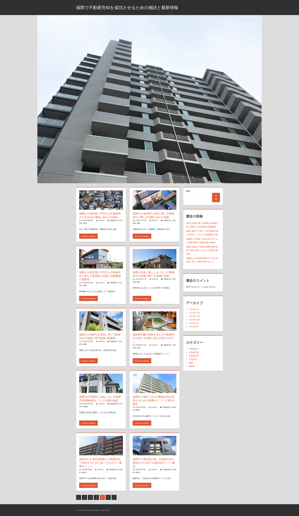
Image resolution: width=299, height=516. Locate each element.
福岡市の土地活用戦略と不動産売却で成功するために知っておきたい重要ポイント (100, 462)
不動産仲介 (114, 220)
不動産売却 (114, 403)
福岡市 (85, 406)
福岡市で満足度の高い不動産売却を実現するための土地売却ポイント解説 (154, 462)
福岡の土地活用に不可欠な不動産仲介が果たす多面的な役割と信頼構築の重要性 (100, 275)
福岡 (85, 223)
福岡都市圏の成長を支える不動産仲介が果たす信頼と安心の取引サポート (154, 338)
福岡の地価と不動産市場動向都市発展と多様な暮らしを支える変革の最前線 (202, 250)
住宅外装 (193, 359)
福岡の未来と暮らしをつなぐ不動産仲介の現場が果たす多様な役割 (154, 274)
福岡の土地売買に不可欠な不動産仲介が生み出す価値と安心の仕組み (100, 215)
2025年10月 (194, 319)
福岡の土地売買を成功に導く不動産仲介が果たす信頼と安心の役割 (153, 215)
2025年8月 (194, 326)
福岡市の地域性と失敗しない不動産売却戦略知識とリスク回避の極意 (100, 398)
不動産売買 (194, 355)
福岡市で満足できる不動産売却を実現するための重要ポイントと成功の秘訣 (154, 400)
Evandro (101, 220)
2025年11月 (194, 316)
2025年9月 (194, 323)
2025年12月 (194, 312)
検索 (188, 191)
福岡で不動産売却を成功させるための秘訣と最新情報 (127, 7)
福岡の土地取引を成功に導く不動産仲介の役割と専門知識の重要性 (100, 336)
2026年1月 (194, 309)
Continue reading (88, 236)
